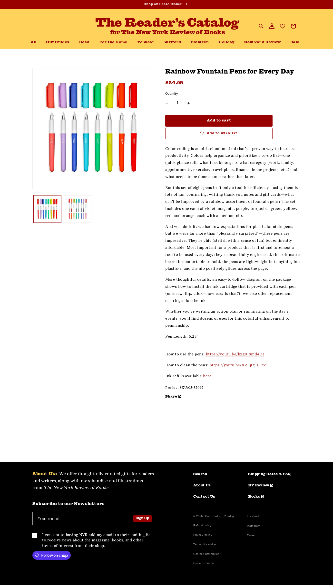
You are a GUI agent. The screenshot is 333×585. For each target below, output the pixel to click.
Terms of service (204, 544)
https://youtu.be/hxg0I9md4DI (235, 354)
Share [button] (171, 396)
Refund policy (202, 525)
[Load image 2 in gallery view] (77, 209)
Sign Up (142, 518)
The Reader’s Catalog (219, 516)
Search (200, 474)
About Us (202, 485)
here (207, 376)
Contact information (206, 553)
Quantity (171, 93)
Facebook (253, 517)
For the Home (113, 42)
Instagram (253, 526)
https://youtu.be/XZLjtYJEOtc (238, 365)
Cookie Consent (204, 563)
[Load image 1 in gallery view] (47, 209)
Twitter (252, 536)
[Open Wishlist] (282, 26)
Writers (172, 42)
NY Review (258, 485)
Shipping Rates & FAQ (269, 474)
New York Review (262, 42)
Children (200, 42)
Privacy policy (202, 534)
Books (254, 496)
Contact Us (204, 496)
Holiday (226, 42)
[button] (84, 42)
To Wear (146, 42)
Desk (84, 42)
